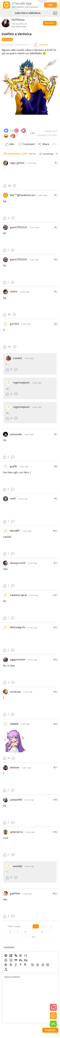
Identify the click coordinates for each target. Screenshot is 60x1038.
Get (50, 5)
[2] (25, 960)
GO (33, 937)
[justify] (47, 964)
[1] (20, 960)
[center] (37, 964)
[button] (20, 964)
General (8, 39)
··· (33, 931)
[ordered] (5, 960)
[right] (42, 964)
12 (42, 931)
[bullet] (10, 960)
